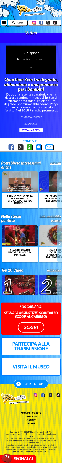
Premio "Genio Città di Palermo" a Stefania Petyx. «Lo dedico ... (20, 199)
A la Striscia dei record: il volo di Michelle (19, 252)
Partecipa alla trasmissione (31, 346)
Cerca (20, 22)
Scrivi (31, 327)
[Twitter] (48, 22)
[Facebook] (41, 22)
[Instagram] (34, 22)
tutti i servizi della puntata (50, 218)
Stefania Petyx (31, 130)
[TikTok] (55, 22)
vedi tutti (55, 163)
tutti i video (54, 270)
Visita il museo (31, 367)
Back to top (33, 384)
